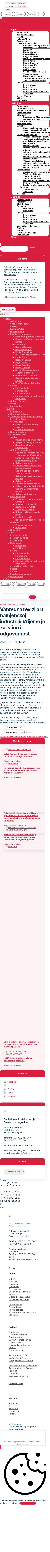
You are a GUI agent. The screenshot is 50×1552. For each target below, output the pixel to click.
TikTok (12, 1413)
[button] (6, 14)
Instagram (12, 1096)
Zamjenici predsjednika (20, 1340)
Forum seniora (16, 1309)
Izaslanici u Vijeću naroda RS (23, 1365)
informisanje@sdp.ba (21, 1153)
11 (4, 1194)
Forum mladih (15, 1304)
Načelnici (13, 1373)
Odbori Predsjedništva (19, 1297)
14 (13, 1194)
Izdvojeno (26, 732)
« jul (2, 1207)
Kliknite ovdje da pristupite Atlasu (20, 297)
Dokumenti (14, 1284)
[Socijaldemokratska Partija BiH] (5, 18)
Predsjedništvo (16, 1337)
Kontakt (12, 1294)
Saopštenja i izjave (19, 825)
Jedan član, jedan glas (20, 1291)
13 (10, 1194)
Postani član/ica (16, 1384)
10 (1, 1194)
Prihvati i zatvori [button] (28, 1503)
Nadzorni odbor (16, 1350)
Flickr (10, 1092)
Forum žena (15, 1307)
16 (19, 1194)
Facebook (12, 1082)
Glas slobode (15, 1289)
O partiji (12, 1279)
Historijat (13, 1281)
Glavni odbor (15, 1342)
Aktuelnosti (11, 732)
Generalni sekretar (18, 1334)
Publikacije (14, 1286)
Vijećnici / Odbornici (18, 1376)
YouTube (11, 1089)
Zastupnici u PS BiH (18, 1355)
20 (10, 1198)
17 (1, 1198)
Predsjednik (14, 1332)
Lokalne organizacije (19, 1299)
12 (7, 1194)
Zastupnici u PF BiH (18, 1358)
